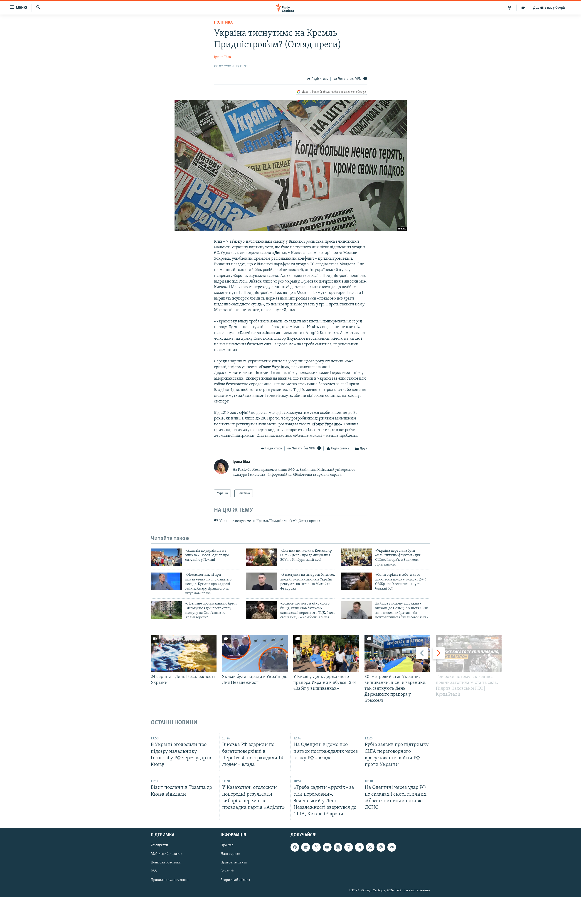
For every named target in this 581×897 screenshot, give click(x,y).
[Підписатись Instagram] (338, 847)
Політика (223, 23)
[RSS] (370, 847)
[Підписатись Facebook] (294, 847)
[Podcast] (381, 847)
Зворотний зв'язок (235, 880)
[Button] (317, 79)
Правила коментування (170, 880)
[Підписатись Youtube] (327, 847)
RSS (154, 871)
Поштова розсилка (166, 863)
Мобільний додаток (166, 854)
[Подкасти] (510, 8)
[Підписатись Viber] (348, 847)
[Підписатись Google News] (305, 847)
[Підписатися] (391, 847)
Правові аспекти (234, 863)
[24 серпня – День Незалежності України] (184, 653)
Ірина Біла (222, 57)
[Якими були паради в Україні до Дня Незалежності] (255, 653)
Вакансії (227, 871)
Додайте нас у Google (549, 8)
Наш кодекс (230, 854)
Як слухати (159, 845)
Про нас (227, 845)
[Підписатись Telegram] (359, 847)
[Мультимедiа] (523, 8)
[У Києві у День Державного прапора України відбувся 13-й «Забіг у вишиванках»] (326, 653)
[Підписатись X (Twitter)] (316, 847)
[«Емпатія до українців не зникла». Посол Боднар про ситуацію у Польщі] (166, 557)
